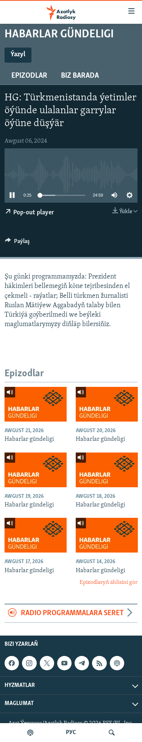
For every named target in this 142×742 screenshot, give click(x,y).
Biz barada (80, 76)
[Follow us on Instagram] (29, 663)
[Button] (17, 243)
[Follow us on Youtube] (64, 663)
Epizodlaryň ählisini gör (108, 582)
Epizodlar (29, 76)
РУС (71, 733)
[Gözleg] (111, 732)
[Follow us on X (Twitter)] (47, 663)
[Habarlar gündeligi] (36, 404)
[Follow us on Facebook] (12, 663)
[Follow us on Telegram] (82, 663)
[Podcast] (117, 663)
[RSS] (99, 663)
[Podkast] (30, 732)
